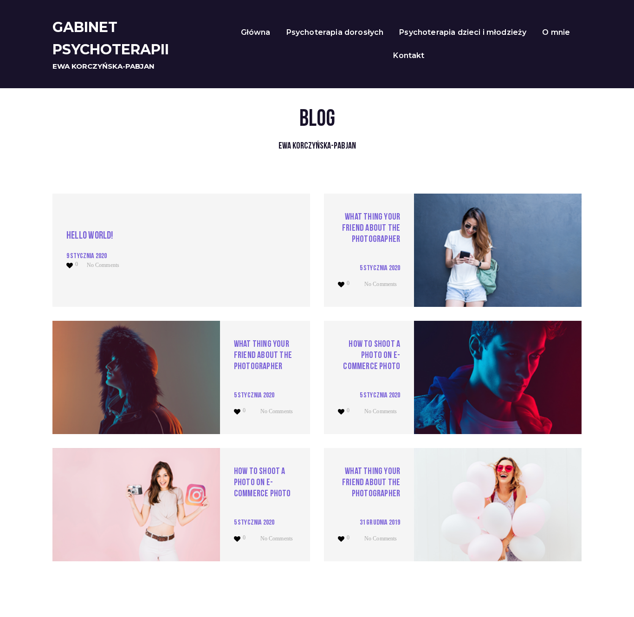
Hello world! (90, 236)
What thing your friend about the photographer (371, 228)
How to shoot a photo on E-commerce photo (371, 355)
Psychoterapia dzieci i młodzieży (462, 32)
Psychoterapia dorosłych (335, 32)
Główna (256, 32)
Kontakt (408, 55)
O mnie (556, 32)
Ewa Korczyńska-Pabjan (103, 66)
